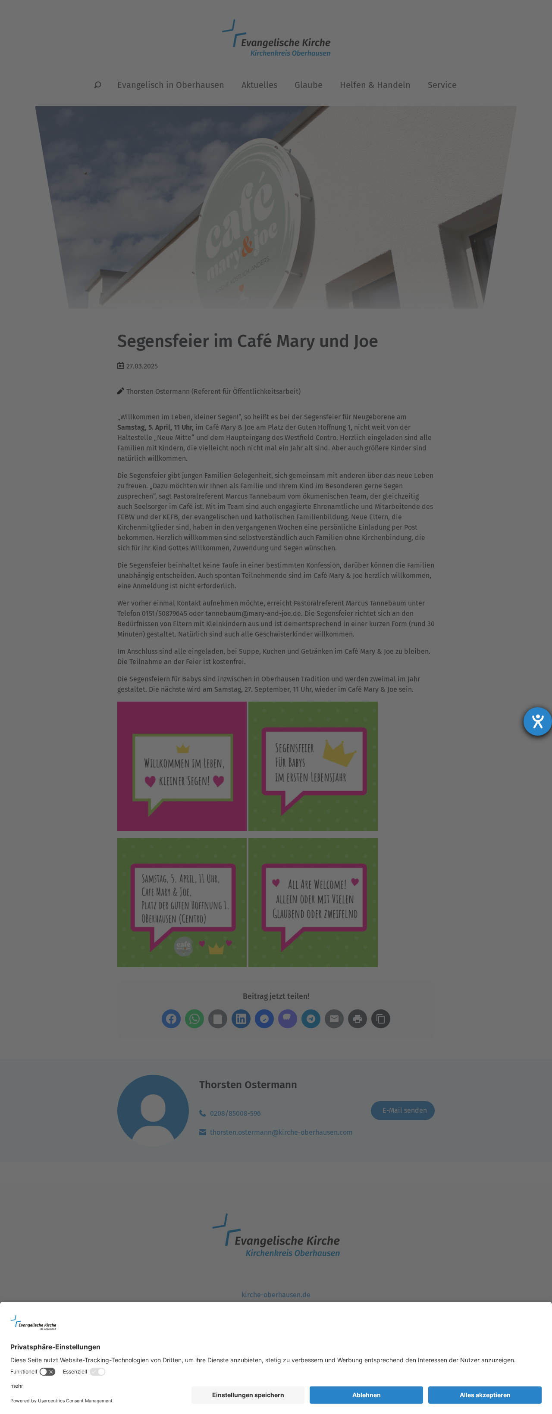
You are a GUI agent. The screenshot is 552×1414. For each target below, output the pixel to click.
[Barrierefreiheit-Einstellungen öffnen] (538, 721)
